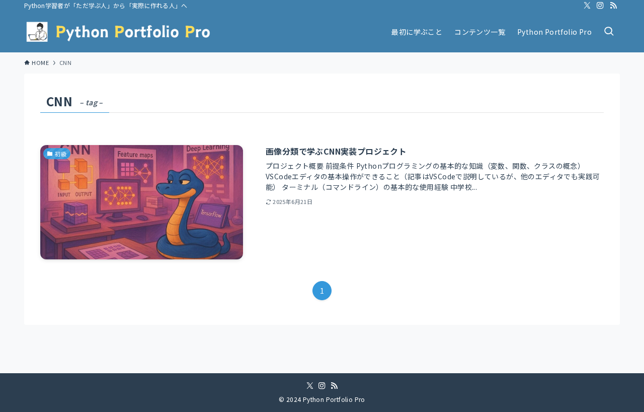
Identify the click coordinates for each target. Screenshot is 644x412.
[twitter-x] (587, 5)
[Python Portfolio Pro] (118, 31)
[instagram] (600, 5)
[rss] (613, 5)
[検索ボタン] (609, 31)
